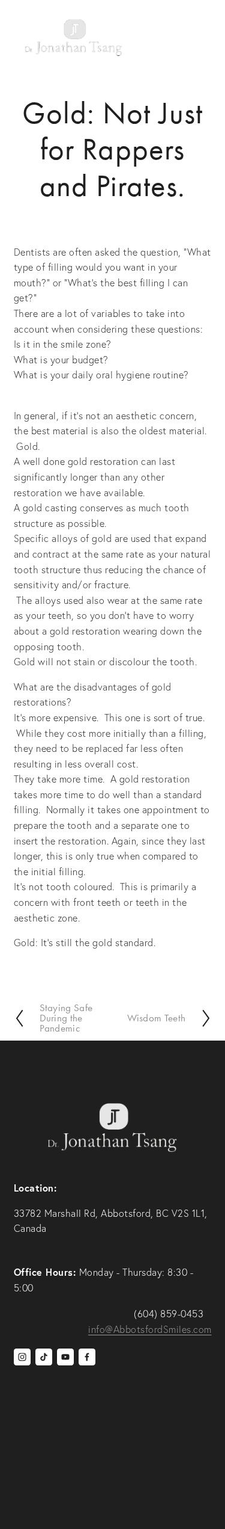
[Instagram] (22, 1357)
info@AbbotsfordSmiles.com (150, 1329)
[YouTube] (65, 1357)
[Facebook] (87, 1357)
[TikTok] (43, 1357)
